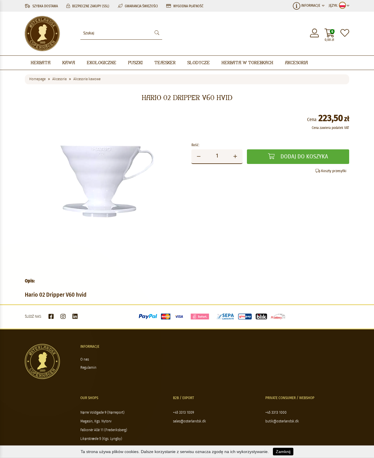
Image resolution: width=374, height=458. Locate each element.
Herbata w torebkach (247, 62)
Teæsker (165, 62)
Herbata (41, 62)
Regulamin (88, 368)
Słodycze (198, 62)
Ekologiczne (101, 62)
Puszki (135, 62)
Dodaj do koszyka (303, 157)
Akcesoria (296, 62)
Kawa (68, 62)
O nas (84, 359)
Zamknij (283, 451)
